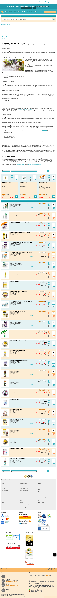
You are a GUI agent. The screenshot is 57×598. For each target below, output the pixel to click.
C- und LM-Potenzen (28, 109)
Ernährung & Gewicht (5, 490)
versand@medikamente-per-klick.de (12, 590)
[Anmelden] (51, 2)
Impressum (22, 497)
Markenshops (3, 497)
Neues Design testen (50, 11)
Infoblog (2, 500)
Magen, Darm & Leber (24, 488)
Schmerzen (40, 486)
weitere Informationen (26, 8)
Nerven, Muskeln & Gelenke (25, 490)
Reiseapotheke (22, 492)
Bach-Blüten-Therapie (21, 164)
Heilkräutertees (44, 130)
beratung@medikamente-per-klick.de (12, 581)
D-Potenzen (20, 109)
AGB (21, 500)
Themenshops (3, 498)
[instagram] (52, 569)
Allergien (2, 483)
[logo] (2, 2)
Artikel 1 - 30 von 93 (51, 169)
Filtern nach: (13, 169)
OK (34, 8)
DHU (31, 153)
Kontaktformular (23, 498)
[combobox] (27, 19)
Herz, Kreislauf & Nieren (24, 483)
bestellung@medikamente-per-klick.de (12, 576)
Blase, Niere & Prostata (5, 486)
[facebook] (49, 569)
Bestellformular (41, 504)
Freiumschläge (41, 502)
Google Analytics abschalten (42, 6)
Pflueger (27, 153)
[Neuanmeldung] (48, 2)
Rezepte (39, 483)
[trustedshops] (28, 476)
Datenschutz (22, 502)
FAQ (39, 491)
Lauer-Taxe (48, 575)
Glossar (39, 489)
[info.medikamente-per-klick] (55, 569)
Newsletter (40, 493)
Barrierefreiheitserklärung (24, 504)
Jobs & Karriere (4, 504)
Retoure (39, 498)
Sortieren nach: (4, 169)
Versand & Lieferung (42, 497)
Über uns (3, 502)
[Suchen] (54, 19)
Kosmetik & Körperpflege (24, 486)
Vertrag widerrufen (23, 507)
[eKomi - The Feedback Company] (25, 476)
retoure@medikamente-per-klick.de (12, 585)
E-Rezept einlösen (41, 487)
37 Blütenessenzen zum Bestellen (34, 164)
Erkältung (3, 488)
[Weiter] (54, 171)
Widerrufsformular (41, 500)
